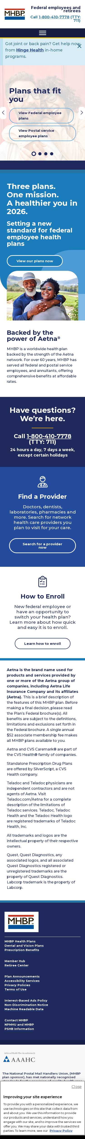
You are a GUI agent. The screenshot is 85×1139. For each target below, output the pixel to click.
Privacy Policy (61, 1130)
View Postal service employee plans (36, 133)
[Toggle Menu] (42, 33)
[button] (34, 154)
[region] (42, 1108)
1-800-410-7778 (54, 17)
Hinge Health (30, 50)
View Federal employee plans (40, 115)
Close (77, 1087)
